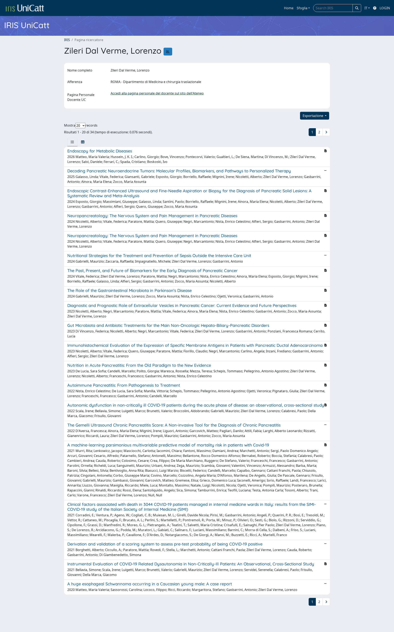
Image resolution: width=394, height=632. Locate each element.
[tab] (72, 142)
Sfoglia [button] (302, 8)
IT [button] (365, 8)
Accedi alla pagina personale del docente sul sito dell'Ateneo (157, 93)
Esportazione (313, 115)
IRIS (67, 40)
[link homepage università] (24, 8)
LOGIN (385, 8)
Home (288, 8)
